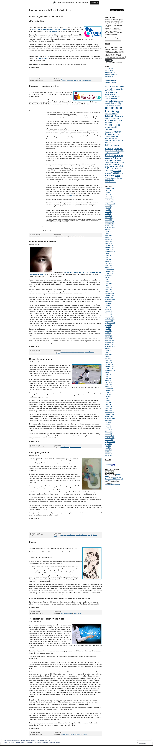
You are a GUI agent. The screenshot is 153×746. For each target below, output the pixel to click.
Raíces (32, 542)
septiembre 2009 (110, 442)
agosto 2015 (108, 301)
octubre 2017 (109, 249)
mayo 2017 (108, 259)
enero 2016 (108, 291)
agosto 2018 (108, 230)
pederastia (108, 153)
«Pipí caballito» (36, 21)
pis (91, 535)
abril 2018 (108, 237)
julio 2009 (108, 446)
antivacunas (110, 96)
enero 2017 (108, 267)
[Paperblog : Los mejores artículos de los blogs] (110, 466)
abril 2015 (108, 309)
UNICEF (117, 170)
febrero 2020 (109, 196)
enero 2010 (108, 434)
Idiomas (113, 129)
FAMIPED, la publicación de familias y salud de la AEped (48, 29)
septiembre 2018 (110, 228)
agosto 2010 (108, 420)
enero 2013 (108, 362)
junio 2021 (108, 192)
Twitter (110, 170)
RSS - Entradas (109, 180)
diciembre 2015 (109, 293)
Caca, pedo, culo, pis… (40, 452)
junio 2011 (108, 400)
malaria (113, 136)
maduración (57, 353)
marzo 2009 (108, 454)
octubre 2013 (109, 345)
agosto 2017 (108, 253)
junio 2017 (108, 257)
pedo (89, 535)
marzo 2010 (108, 430)
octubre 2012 (109, 368)
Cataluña (107, 103)
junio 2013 (108, 352)
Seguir (109, 60)
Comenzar (94, 2)
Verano (117, 176)
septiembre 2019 (110, 204)
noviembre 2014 (109, 319)
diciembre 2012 (109, 364)
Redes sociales (117, 162)
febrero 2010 (109, 432)
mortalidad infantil (112, 142)
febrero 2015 (109, 313)
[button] (92, 31)
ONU (122, 151)
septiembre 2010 (110, 418)
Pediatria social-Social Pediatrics (50, 10)
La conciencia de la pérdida (42, 242)
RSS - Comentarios (110, 182)
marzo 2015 (108, 311)
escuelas (116, 125)
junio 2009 (108, 448)
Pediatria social (77, 613)
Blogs (106, 101)
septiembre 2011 (110, 394)
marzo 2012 (108, 382)
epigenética (116, 122)
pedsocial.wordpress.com (112, 484)
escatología (79, 535)
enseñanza (109, 123)
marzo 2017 (108, 263)
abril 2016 (108, 285)
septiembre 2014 (110, 323)
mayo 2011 (108, 402)
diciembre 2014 (109, 317)
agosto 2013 (108, 348)
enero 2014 (108, 339)
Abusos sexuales (116, 87)
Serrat (72, 195)
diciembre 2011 (109, 388)
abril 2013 (108, 356)
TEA (113, 168)
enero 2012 (108, 386)
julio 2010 (108, 422)
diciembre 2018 (109, 222)
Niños (109, 145)
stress (83, 236)
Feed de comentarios (111, 74)
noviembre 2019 (109, 200)
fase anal (84, 535)
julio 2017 (108, 255)
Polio (106, 160)
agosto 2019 (108, 206)
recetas (107, 162)
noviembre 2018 (109, 224)
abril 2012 (108, 380)
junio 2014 (108, 329)
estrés (79, 236)
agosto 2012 (108, 372)
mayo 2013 (108, 354)
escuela (108, 125)
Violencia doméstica (113, 178)
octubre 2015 (109, 297)
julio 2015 (108, 303)
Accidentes (109, 89)
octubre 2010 (109, 416)
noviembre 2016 (109, 271)
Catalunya (119, 101)
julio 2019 (108, 208)
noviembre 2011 (109, 390)
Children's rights (116, 103)
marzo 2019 (108, 216)
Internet (72, 734)
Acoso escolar (118, 89)
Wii (81, 734)
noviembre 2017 (109, 247)
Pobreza (117, 158)
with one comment (34, 244)
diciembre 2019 (109, 198)
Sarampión (116, 164)
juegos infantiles (81, 80)
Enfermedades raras (113, 120)
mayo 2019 (108, 212)
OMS (117, 151)
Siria (118, 166)
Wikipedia (85, 734)
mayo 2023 (108, 190)
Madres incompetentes (40, 359)
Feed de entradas (110, 72)
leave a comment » (35, 24)
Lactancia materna (112, 134)
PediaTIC (116, 153)
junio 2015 (108, 305)
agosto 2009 (108, 444)
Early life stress (64, 236)
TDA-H (108, 168)
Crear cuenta (109, 68)
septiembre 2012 (110, 370)
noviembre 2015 (109, 295)
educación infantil (71, 80)
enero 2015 (108, 315)
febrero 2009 (109, 456)
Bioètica (119, 99)
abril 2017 (108, 261)
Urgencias (108, 173)
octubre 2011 (109, 392)
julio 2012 (108, 374)
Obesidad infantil (110, 151)
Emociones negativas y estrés (44, 86)
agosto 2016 (108, 277)
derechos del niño (116, 105)
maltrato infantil (117, 140)
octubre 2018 (109, 226)
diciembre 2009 (109, 436)
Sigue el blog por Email (113, 48)
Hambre (118, 127)
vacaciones (88, 80)
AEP (119, 92)
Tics (106, 170)
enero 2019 (108, 220)
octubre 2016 (109, 273)
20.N (106, 87)
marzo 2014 (108, 335)
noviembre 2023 (109, 188)
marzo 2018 (108, 239)
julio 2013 (108, 350)
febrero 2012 (109, 384)
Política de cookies (54, 742)
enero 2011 (108, 410)
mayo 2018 (108, 235)
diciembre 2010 (109, 412)
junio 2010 (108, 424)
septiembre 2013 (110, 346)
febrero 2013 (109, 360)
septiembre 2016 (110, 275)
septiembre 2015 (110, 299)
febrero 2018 (109, 241)
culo (65, 535)
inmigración (109, 132)
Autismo (113, 99)
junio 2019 (108, 210)
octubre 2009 (109, 440)
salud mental (109, 164)
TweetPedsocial (110, 80)
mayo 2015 (108, 307)
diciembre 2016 (109, 269)
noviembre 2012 (109, 366)
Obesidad (118, 148)
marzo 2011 (108, 406)
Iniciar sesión (109, 70)
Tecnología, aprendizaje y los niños (46, 619)
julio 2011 (108, 398)
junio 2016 (108, 281)
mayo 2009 (108, 450)
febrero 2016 (109, 289)
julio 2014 (108, 327)
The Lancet (118, 168)
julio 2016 (108, 279)
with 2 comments (34, 362)
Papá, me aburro (53, 31)
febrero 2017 (109, 265)
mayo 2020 (108, 194)
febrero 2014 (109, 337)
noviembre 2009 (109, 438)
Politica (110, 160)
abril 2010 (108, 428)
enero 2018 (108, 243)
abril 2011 (108, 404)
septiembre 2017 (110, 251)
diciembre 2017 (109, 245)
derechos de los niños (113, 109)
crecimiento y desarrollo (78, 352)
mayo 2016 (108, 283)
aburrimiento (64, 80)
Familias (108, 127)
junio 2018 (108, 233)
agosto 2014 (108, 325)
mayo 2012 (108, 378)
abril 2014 (108, 333)
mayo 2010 (108, 426)
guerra (113, 127)
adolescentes (111, 92)
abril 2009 (108, 452)
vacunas (109, 175)
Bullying (112, 101)
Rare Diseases (118, 160)
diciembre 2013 (109, 341)
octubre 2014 (109, 321)
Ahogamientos (110, 94)
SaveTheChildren (111, 166)
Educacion (110, 116)
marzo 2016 (108, 287)
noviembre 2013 (109, 343)
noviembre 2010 (109, 414)
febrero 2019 (109, 218)
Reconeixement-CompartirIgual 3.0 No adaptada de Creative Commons (114, 479)
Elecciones (114, 118)
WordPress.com (109, 76)
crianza (108, 105)
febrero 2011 (108, 408)
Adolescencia (109, 90)
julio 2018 (108, 231)
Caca (62, 535)
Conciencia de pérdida (66, 352)
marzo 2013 (108, 358)
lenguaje (107, 136)
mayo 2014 (108, 331)
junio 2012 (108, 376)
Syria (121, 166)
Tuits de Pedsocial (110, 82)
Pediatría (108, 158)
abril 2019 (108, 214)
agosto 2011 (108, 396)
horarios (107, 129)
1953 (62, 613)
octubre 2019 (109, 202)
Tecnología (77, 734)
